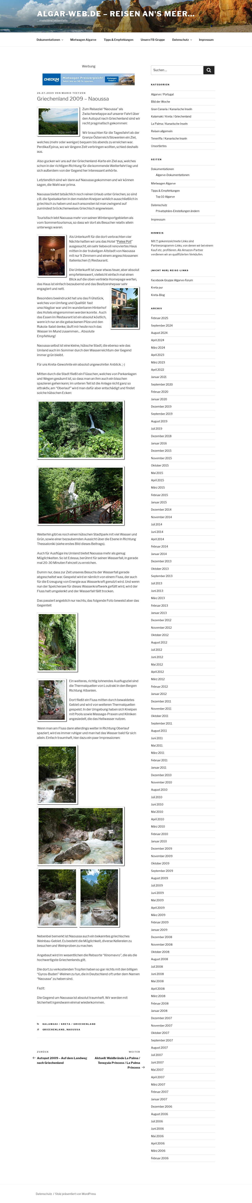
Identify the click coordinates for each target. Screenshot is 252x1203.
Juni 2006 (157, 1128)
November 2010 (161, 782)
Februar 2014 (159, 546)
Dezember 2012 (161, 620)
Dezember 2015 (161, 450)
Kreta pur (157, 287)
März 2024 (158, 347)
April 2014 (157, 539)
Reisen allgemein (161, 131)
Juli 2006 (157, 1121)
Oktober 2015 (160, 465)
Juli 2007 (157, 1055)
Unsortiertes (159, 146)
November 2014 (161, 517)
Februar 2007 (159, 1091)
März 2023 (158, 362)
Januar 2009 (159, 929)
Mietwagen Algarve (83, 39)
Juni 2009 (157, 893)
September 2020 (162, 384)
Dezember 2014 (161, 509)
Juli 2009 (157, 885)
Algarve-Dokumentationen (172, 175)
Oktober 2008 (160, 951)
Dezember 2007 (161, 1018)
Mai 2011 (157, 745)
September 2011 (161, 723)
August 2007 (159, 1047)
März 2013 (158, 598)
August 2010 (159, 789)
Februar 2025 (159, 318)
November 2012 (161, 627)
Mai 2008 (157, 981)
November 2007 (161, 1025)
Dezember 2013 (161, 561)
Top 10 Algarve (165, 196)
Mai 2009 (157, 900)
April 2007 (157, 1077)
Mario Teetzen (74, 93)
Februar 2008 (160, 1003)
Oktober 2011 (159, 716)
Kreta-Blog (158, 295)
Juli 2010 (156, 797)
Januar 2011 (158, 767)
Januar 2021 (159, 377)
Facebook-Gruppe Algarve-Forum (172, 280)
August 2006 (159, 1114)
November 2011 (161, 708)
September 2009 (162, 870)
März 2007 (158, 1084)
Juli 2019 (156, 428)
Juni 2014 (157, 532)
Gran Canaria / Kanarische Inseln (171, 109)
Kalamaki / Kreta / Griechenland (69, 1024)
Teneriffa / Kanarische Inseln (169, 138)
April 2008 (158, 988)
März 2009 (158, 915)
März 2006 (158, 1150)
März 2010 (158, 826)
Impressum (206, 39)
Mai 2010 (157, 811)
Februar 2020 (159, 391)
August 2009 (159, 878)
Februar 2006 (160, 1158)
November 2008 (161, 944)
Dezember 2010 (161, 775)
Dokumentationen (48, 39)
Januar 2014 (159, 554)
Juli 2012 (156, 649)
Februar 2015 (159, 495)
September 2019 (161, 413)
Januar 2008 (159, 1010)
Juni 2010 (157, 804)
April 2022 (157, 369)
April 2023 (157, 355)
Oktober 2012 (160, 635)
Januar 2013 (159, 613)
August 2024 (159, 332)
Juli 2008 (157, 966)
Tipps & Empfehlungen (118, 39)
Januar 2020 (159, 399)
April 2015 (157, 480)
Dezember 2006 (161, 1106)
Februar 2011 (159, 760)
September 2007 (162, 1040)
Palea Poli (124, 241)
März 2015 (158, 487)
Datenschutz (180, 39)
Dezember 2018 (161, 436)
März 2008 (158, 996)
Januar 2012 (159, 694)
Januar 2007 (159, 1099)
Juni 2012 (157, 657)
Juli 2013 (156, 583)
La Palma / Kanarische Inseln (169, 123)
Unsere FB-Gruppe (153, 39)
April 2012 (157, 671)
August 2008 (159, 959)
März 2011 (157, 752)
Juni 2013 (157, 590)
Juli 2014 (156, 524)
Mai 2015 (157, 473)
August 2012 (159, 642)
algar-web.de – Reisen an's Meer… (116, 13)
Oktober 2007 (160, 1032)
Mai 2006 (157, 1136)
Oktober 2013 (160, 568)
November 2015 (161, 458)
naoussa (74, 1029)
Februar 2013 (159, 605)
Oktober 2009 (160, 863)
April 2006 (158, 1143)
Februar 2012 (159, 686)
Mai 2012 (157, 664)
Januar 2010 (159, 841)
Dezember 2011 (161, 701)
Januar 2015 (159, 502)
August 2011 (159, 730)
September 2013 (161, 576)
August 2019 (159, 421)
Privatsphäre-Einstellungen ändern (177, 211)
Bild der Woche (160, 101)
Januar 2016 (159, 443)
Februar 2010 (159, 834)
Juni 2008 (157, 974)
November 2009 (161, 856)
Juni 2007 (157, 1062)
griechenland (54, 1029)
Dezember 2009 (161, 848)
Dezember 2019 (161, 406)
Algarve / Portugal (162, 94)
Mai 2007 (157, 1069)
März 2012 (158, 679)
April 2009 (158, 907)
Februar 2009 (160, 922)
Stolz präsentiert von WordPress (75, 1194)
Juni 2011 (157, 738)
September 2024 (162, 325)
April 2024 (157, 340)
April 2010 (157, 819)
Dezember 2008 (161, 937)
